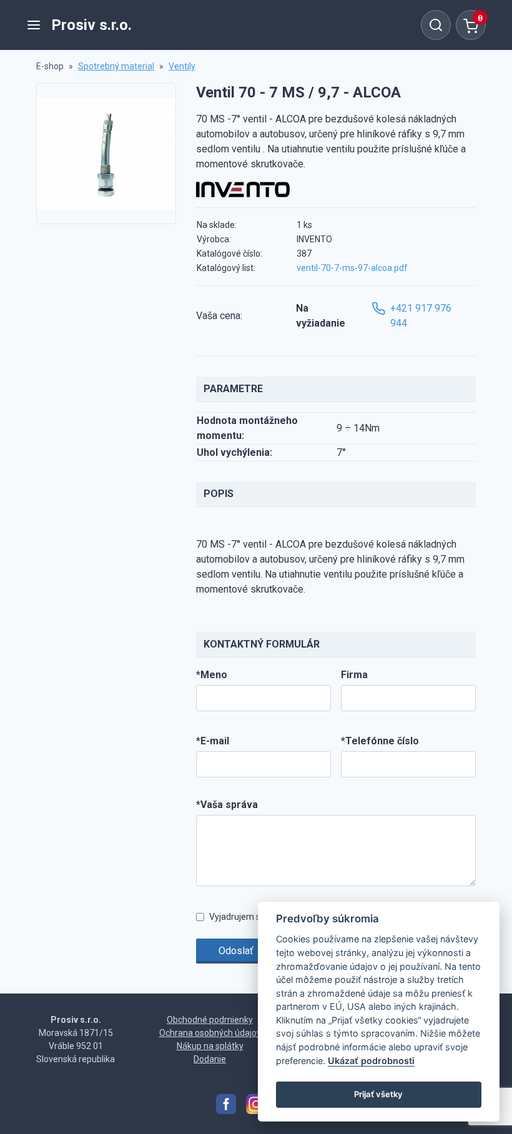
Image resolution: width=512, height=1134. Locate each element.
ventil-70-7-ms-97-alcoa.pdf (352, 268)
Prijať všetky (378, 1094)
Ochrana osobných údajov (210, 1033)
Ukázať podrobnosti (371, 1060)
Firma (354, 675)
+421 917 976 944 (420, 315)
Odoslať (236, 951)
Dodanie (210, 1059)
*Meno (211, 675)
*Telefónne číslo (380, 741)
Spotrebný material (116, 66)
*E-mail (212, 741)
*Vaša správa (227, 805)
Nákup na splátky (210, 1046)
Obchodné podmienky (210, 1020)
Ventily (182, 66)
